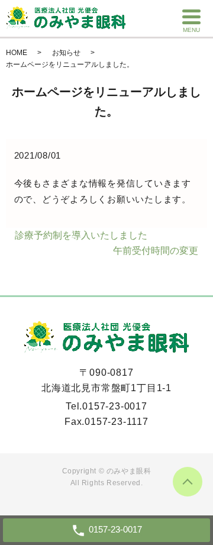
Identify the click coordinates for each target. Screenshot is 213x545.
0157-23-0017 (114, 406)
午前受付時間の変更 (155, 251)
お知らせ (66, 53)
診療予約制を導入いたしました (81, 235)
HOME (16, 53)
